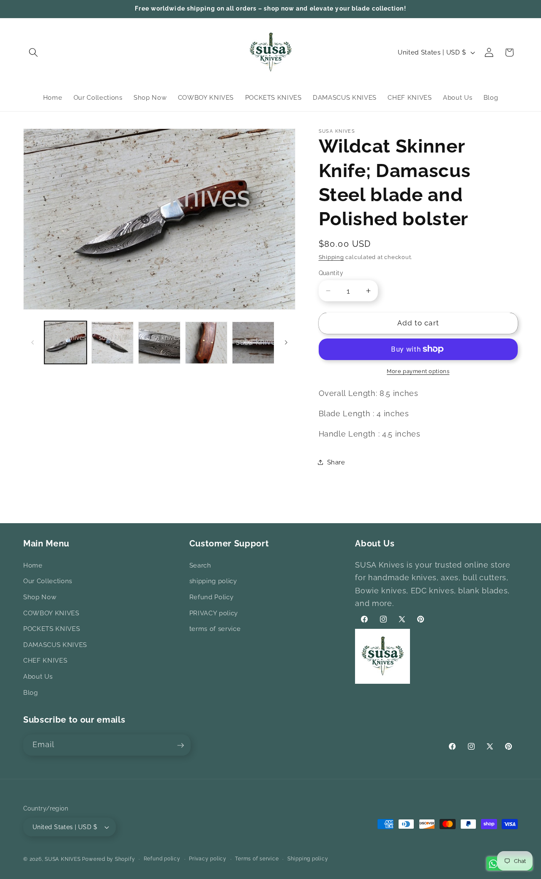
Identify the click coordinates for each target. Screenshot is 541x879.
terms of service (215, 629)
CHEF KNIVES (45, 661)
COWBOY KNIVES (51, 613)
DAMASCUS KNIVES (55, 645)
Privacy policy (208, 859)
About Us (37, 676)
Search (200, 565)
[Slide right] (286, 342)
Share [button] (336, 462)
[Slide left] (32, 342)
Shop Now (39, 597)
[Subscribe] (180, 745)
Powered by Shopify (108, 859)
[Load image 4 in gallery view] (206, 343)
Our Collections (47, 581)
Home (33, 565)
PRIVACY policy (213, 613)
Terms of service (257, 859)
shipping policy (213, 581)
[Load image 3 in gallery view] (159, 343)
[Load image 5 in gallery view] (253, 343)
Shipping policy (307, 859)
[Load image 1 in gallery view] (65, 343)
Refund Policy (211, 597)
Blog (30, 692)
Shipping (331, 257)
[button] (33, 52)
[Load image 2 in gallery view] (112, 343)
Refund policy (162, 859)
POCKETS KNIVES (51, 629)
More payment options (418, 371)
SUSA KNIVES (62, 859)
